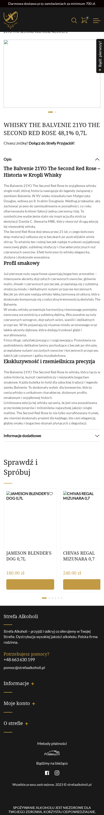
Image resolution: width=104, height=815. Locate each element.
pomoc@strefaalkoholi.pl (24, 667)
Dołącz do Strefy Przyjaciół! (51, 143)
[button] (51, 494)
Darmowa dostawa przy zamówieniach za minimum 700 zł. (52, 3)
